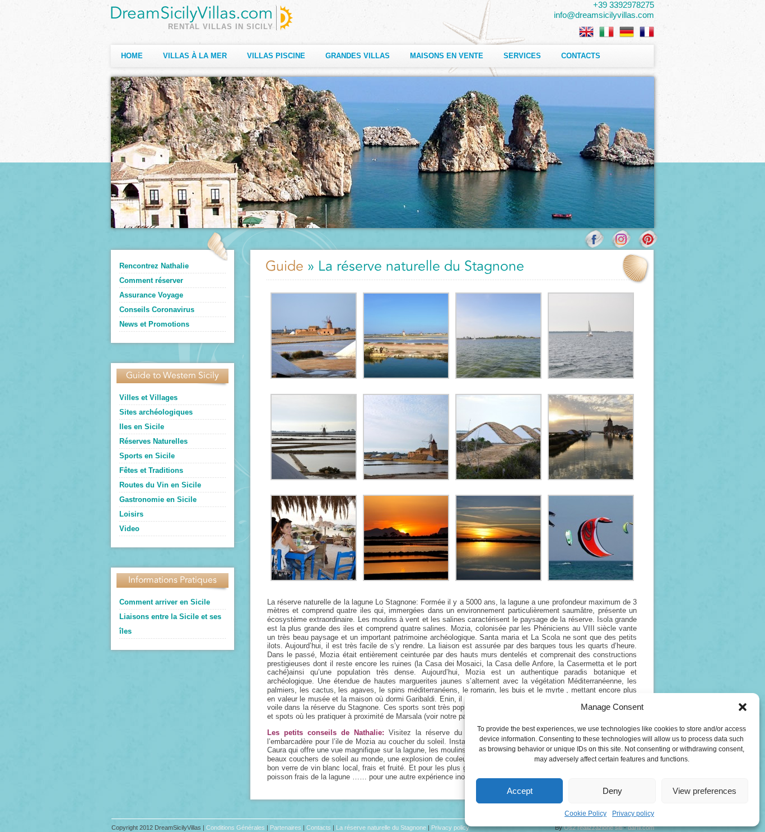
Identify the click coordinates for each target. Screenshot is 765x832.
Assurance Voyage (151, 295)
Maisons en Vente (446, 56)
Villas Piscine (276, 56)
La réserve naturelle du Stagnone (381, 827)
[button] (742, 707)
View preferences (704, 791)
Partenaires (285, 827)
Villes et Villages (148, 397)
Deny (612, 791)
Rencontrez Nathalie (154, 266)
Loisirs (131, 514)
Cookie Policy (586, 813)
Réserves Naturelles (153, 441)
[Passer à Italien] (606, 32)
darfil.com (641, 827)
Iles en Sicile (141, 426)
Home (132, 56)
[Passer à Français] (647, 32)
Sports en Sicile (147, 456)
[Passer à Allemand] (626, 32)
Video (129, 528)
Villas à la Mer (195, 56)
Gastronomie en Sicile (158, 499)
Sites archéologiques (156, 412)
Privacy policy (633, 813)
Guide (284, 267)
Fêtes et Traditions (151, 470)
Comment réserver (151, 280)
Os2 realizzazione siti (593, 827)
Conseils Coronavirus (156, 309)
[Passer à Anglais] (586, 32)
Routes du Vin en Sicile (160, 485)
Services (522, 56)
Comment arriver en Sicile (164, 602)
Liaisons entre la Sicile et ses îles (170, 623)
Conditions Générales (235, 827)
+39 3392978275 (623, 5)
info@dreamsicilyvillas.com (604, 15)
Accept (520, 791)
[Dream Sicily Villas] (202, 18)
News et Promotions (154, 324)
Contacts (580, 56)
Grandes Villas (357, 56)
